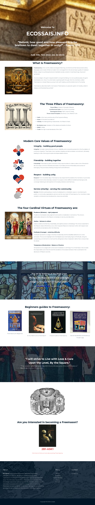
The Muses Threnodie (43, 286)
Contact (74, 3)
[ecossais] (12, 3)
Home (89, 3)
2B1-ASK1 (47, 449)
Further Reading (57, 477)
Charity (58, 480)
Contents (81, 3)
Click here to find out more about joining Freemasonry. (47, 453)
